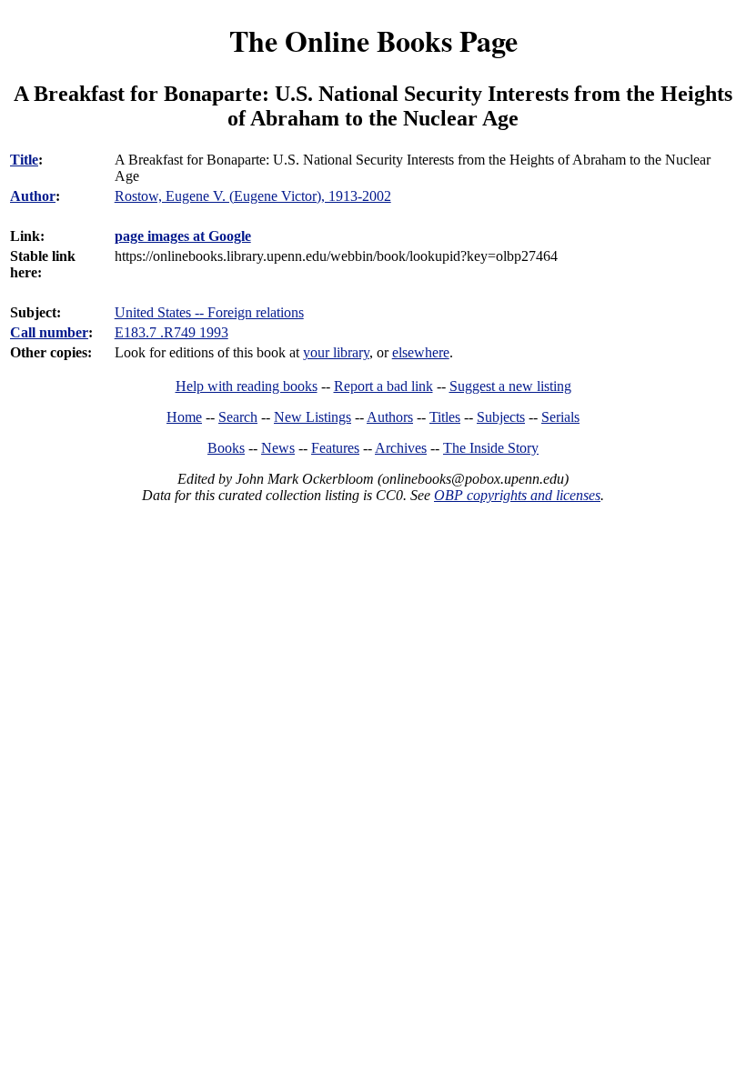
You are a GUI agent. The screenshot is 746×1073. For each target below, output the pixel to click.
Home (184, 417)
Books (226, 448)
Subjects (501, 417)
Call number (49, 332)
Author (32, 196)
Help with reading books (247, 386)
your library (336, 352)
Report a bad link (383, 386)
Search (237, 417)
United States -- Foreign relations (209, 312)
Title (24, 159)
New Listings (312, 417)
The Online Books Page (373, 40)
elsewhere (420, 352)
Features (335, 448)
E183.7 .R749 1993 (171, 332)
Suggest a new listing (510, 386)
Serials (560, 417)
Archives (401, 448)
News (278, 448)
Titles (444, 417)
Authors (390, 417)
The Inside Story (491, 448)
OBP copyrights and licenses (517, 495)
